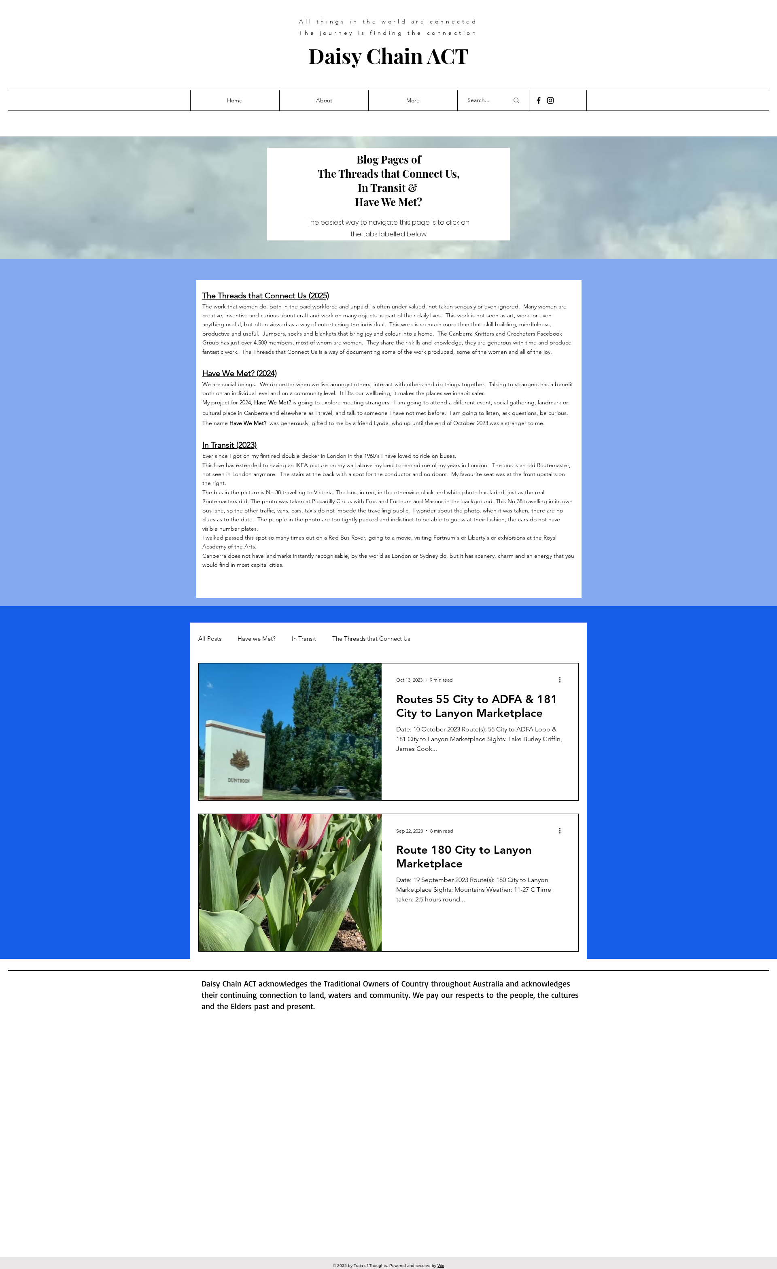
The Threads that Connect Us (371, 638)
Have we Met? (257, 638)
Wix (440, 1265)
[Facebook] (538, 100)
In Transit (304, 638)
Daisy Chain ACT (388, 55)
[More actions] (562, 680)
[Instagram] (550, 100)
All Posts (209, 638)
